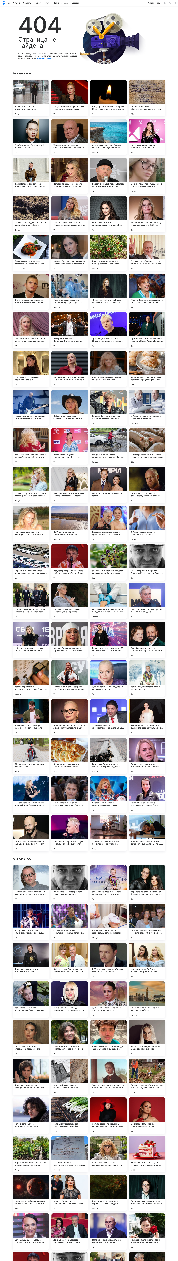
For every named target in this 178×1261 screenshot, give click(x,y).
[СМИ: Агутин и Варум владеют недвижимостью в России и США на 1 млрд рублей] (69, 1115)
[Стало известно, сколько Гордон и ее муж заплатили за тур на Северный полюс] (31, 330)
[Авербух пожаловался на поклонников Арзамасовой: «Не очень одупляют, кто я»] (147, 640)
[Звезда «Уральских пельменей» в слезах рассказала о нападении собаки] (69, 253)
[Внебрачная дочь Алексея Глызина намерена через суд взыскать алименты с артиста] (31, 1077)
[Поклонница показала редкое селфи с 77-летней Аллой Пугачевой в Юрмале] (108, 369)
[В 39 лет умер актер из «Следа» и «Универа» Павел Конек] (108, 1115)
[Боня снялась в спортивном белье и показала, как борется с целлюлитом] (69, 794)
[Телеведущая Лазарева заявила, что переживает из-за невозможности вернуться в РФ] (147, 678)
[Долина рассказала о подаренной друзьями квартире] (108, 678)
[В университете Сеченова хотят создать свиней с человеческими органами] (147, 446)
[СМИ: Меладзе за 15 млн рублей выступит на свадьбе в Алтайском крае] (147, 601)
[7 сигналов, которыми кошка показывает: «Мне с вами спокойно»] (108, 910)
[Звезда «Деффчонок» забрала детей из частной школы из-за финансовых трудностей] (69, 678)
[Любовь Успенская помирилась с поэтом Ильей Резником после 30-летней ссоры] (31, 794)
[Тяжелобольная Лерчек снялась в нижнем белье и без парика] (147, 988)
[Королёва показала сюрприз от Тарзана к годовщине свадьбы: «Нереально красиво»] (147, 1038)
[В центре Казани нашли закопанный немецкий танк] (69, 1231)
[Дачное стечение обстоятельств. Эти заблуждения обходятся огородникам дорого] (147, 1231)
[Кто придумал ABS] (108, 949)
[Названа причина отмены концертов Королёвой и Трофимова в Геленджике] (147, 137)
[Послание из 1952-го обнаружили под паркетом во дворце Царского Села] (147, 98)
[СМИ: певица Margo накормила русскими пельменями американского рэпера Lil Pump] (69, 949)
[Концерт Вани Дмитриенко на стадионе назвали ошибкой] (108, 408)
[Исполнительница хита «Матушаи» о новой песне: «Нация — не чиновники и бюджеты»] (69, 446)
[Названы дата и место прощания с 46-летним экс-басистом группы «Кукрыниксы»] (31, 408)
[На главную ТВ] (7, 3)
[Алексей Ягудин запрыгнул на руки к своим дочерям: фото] (31, 717)
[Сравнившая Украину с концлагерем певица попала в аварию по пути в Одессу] (69, 1077)
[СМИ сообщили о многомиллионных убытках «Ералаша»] (31, 949)
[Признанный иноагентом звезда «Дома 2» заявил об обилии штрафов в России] (108, 1193)
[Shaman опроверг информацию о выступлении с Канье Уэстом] (69, 833)
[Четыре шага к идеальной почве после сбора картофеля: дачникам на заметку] (31, 214)
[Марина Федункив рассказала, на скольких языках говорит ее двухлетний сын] (147, 292)
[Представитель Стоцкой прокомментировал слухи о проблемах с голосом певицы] (108, 794)
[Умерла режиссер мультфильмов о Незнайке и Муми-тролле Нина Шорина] (108, 1231)
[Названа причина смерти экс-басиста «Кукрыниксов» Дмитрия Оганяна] (147, 562)
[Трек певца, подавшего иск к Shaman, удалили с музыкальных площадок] (108, 330)
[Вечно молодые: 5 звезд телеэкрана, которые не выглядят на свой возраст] (69, 1154)
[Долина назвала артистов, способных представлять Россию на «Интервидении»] (108, 988)
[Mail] (3, 3)
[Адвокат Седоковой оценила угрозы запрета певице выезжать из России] (69, 640)
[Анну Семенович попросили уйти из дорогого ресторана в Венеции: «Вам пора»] (69, 98)
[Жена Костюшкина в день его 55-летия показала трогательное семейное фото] (108, 640)
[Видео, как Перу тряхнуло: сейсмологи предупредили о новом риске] (108, 756)
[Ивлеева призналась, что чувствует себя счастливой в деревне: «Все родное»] (31, 524)
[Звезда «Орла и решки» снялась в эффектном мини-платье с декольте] (147, 949)
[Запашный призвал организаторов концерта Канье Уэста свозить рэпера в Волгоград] (108, 717)
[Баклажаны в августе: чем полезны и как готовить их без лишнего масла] (31, 253)
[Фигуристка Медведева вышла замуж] (108, 485)
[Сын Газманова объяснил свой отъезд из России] (31, 137)
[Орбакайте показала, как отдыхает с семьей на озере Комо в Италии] (69, 408)
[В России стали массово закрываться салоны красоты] (108, 1077)
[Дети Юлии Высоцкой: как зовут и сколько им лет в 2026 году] (147, 214)
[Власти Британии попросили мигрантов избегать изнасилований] (147, 1154)
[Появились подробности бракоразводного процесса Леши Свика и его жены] (147, 485)
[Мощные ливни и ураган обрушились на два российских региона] (108, 446)
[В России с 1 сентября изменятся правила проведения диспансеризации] (147, 408)
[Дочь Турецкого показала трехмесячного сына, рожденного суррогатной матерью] (31, 369)
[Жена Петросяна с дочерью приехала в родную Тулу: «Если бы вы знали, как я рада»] (31, 176)
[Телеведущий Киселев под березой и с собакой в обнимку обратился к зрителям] (69, 137)
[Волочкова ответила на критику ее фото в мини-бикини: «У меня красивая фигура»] (69, 369)
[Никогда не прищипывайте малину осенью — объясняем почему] (108, 253)
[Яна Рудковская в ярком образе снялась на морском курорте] (69, 485)
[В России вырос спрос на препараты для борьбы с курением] (147, 524)
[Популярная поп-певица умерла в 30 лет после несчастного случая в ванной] (108, 98)
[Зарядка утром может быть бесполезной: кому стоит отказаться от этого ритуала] (108, 833)
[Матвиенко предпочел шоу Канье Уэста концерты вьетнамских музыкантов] (31, 872)
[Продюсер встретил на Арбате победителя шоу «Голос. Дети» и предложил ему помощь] (69, 562)
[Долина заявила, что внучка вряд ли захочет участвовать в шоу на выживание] (69, 717)
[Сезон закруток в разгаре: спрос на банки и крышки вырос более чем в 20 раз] (108, 872)
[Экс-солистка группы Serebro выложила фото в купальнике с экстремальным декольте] (147, 717)
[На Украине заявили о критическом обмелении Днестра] (69, 524)
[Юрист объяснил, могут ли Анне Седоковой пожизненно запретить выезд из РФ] (147, 1193)
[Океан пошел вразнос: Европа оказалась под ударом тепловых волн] (108, 137)
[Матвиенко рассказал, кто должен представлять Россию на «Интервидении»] (31, 988)
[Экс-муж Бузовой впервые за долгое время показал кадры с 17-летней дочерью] (31, 292)
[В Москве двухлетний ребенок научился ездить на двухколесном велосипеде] (31, 756)
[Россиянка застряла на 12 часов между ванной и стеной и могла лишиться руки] (108, 601)
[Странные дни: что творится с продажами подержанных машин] (31, 562)
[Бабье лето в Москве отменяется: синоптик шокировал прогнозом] (31, 98)
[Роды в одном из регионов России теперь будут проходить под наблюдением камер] (69, 292)
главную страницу (44, 58)
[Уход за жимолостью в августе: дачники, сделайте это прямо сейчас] (108, 562)
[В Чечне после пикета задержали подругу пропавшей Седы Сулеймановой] (147, 176)
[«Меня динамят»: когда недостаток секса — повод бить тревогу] (147, 910)
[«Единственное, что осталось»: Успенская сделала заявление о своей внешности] (69, 214)
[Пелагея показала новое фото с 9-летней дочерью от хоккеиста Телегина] (69, 176)
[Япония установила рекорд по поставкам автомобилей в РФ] (69, 872)
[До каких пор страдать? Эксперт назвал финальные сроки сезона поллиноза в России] (31, 485)
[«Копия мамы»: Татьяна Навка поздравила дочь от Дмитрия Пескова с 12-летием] (108, 292)
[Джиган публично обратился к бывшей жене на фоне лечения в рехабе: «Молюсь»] (31, 833)
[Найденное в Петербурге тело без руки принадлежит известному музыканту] (69, 1038)
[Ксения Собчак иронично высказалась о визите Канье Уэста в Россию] (147, 794)
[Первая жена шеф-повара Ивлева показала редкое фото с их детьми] (108, 176)
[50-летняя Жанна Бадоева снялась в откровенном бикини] (69, 1193)
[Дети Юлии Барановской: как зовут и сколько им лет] (108, 1154)
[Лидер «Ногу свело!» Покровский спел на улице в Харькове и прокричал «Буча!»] (69, 330)
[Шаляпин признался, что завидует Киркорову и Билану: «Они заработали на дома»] (31, 1231)
